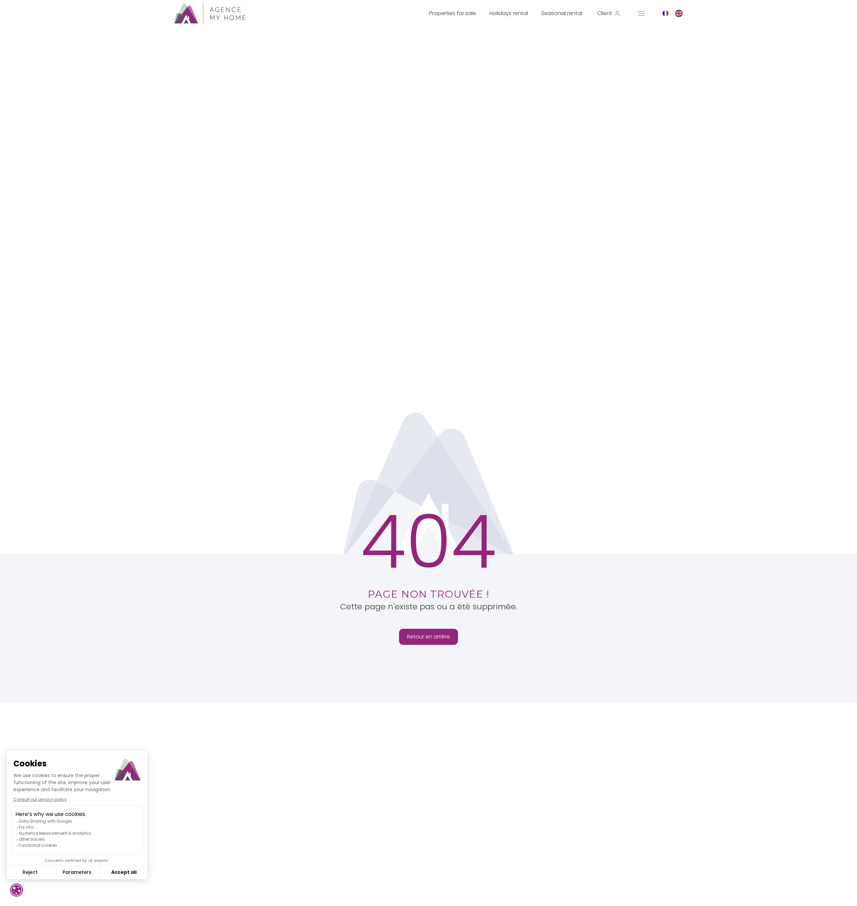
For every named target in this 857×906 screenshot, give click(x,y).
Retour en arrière (428, 636)
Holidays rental (508, 13)
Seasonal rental (561, 13)
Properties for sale (452, 13)
